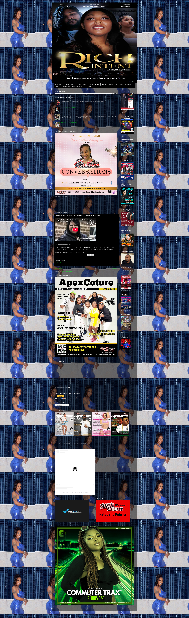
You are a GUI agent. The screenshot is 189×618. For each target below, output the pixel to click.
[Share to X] (90, 255)
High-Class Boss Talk (77, 86)
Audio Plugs (58, 84)
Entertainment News (94, 84)
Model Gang (128, 84)
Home (86, 268)
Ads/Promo (104, 84)
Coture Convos (119, 84)
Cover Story (57, 86)
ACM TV (85, 84)
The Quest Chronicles (68, 84)
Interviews (78, 84)
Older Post (114, 268)
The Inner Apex (66, 86)
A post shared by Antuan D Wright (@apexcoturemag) (75, 492)
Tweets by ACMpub (59, 389)
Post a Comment (61, 262)
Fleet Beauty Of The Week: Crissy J (69, 122)
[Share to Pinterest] (93, 255)
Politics (60, 256)
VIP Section (88, 86)
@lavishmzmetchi (62, 440)
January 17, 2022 (83, 445)
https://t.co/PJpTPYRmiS (70, 443)
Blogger (106, 607)
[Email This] (88, 255)
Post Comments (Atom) (67, 271)
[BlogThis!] (89, 255)
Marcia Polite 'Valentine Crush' (68, 100)
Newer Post (58, 268)
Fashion (111, 84)
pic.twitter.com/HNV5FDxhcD (83, 443)
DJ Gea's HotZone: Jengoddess (68, 107)
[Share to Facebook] (92, 255)
